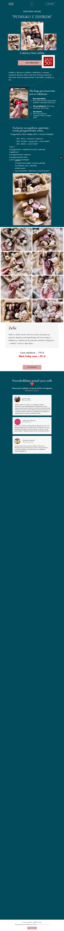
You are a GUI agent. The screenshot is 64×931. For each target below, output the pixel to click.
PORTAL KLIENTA (50, 3)
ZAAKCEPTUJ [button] (32, 928)
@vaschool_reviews (32, 390)
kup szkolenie (32, 63)
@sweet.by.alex (27, 422)
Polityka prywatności (43, 924)
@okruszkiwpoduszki (28, 442)
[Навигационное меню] (61, 157)
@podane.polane (26, 400)
